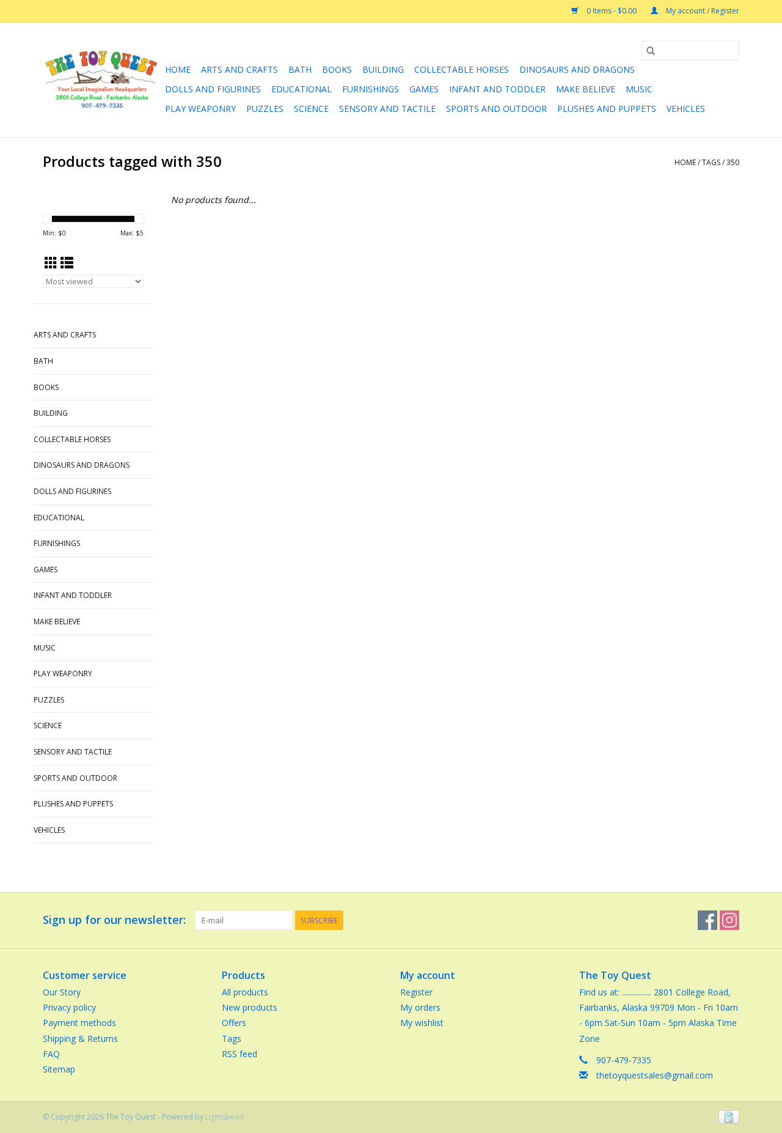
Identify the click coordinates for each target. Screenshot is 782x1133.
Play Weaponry (200, 108)
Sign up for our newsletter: (114, 919)
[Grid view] (51, 262)
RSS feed (239, 1054)
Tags (711, 162)
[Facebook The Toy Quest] (707, 920)
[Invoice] (726, 1116)
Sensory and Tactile (387, 108)
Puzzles (264, 108)
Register (416, 992)
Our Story (62, 992)
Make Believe (585, 89)
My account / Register (701, 11)
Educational (301, 89)
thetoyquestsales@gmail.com (654, 1075)
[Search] (650, 51)
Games (424, 89)
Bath (300, 69)
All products (245, 992)
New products (249, 1007)
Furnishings (370, 89)
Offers (234, 1022)
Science (311, 108)
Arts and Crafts (239, 69)
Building (383, 69)
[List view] (66, 262)
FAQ (51, 1054)
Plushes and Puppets (606, 108)
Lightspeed (224, 1117)
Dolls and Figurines (213, 89)
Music (639, 89)
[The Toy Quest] (102, 79)
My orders (420, 1007)
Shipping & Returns (80, 1038)
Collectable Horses (461, 69)
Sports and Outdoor (496, 108)
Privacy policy (69, 1007)
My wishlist (422, 1022)
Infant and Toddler (497, 89)
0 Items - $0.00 (611, 11)
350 (732, 162)
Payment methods (79, 1022)
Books (337, 69)
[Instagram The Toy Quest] (729, 920)
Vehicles (686, 108)
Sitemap (59, 1069)
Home (178, 69)
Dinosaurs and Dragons (577, 69)
